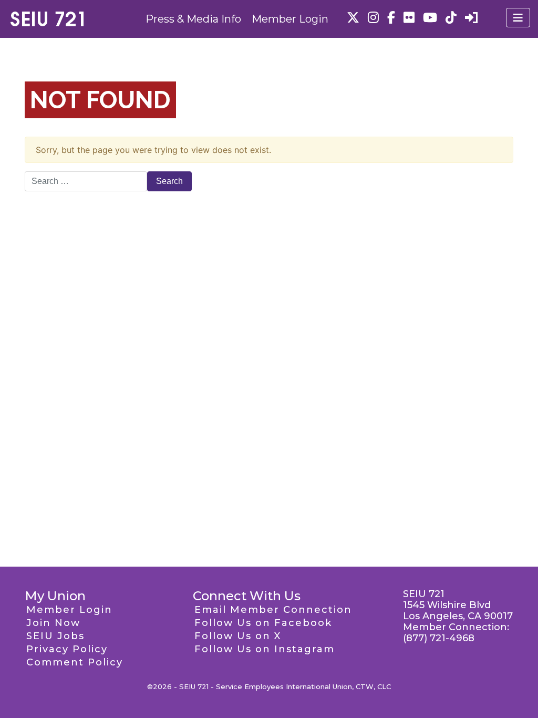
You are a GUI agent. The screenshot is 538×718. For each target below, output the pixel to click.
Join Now (53, 623)
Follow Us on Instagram (264, 649)
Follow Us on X (237, 636)
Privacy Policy (67, 649)
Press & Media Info (193, 19)
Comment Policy (74, 662)
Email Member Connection (273, 610)
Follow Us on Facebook (263, 623)
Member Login (290, 19)
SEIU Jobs (55, 636)
